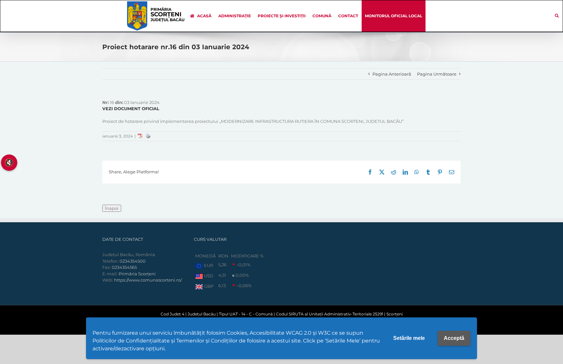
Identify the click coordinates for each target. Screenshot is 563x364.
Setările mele (409, 338)
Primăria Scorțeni (137, 273)
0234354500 (133, 261)
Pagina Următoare (436, 74)
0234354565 (124, 267)
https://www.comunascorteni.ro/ (148, 280)
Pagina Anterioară (391, 74)
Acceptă (454, 338)
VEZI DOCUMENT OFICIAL (130, 108)
